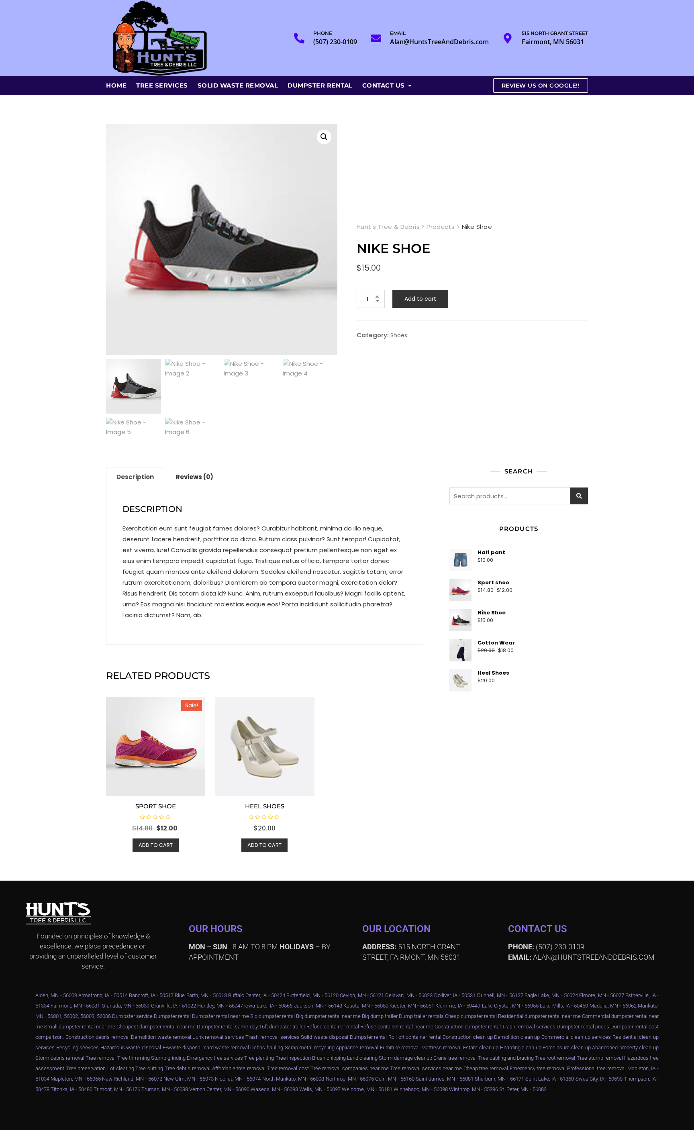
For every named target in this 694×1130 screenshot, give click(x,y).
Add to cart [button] (156, 845)
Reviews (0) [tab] (194, 477)
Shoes (398, 335)
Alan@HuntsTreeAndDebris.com (439, 38)
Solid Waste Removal (238, 85)
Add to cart (420, 299)
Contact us (383, 85)
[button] (324, 137)
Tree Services (162, 85)
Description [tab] (135, 477)
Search (579, 495)
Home (116, 85)
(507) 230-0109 (335, 38)
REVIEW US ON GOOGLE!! (541, 85)
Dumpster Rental (320, 85)
